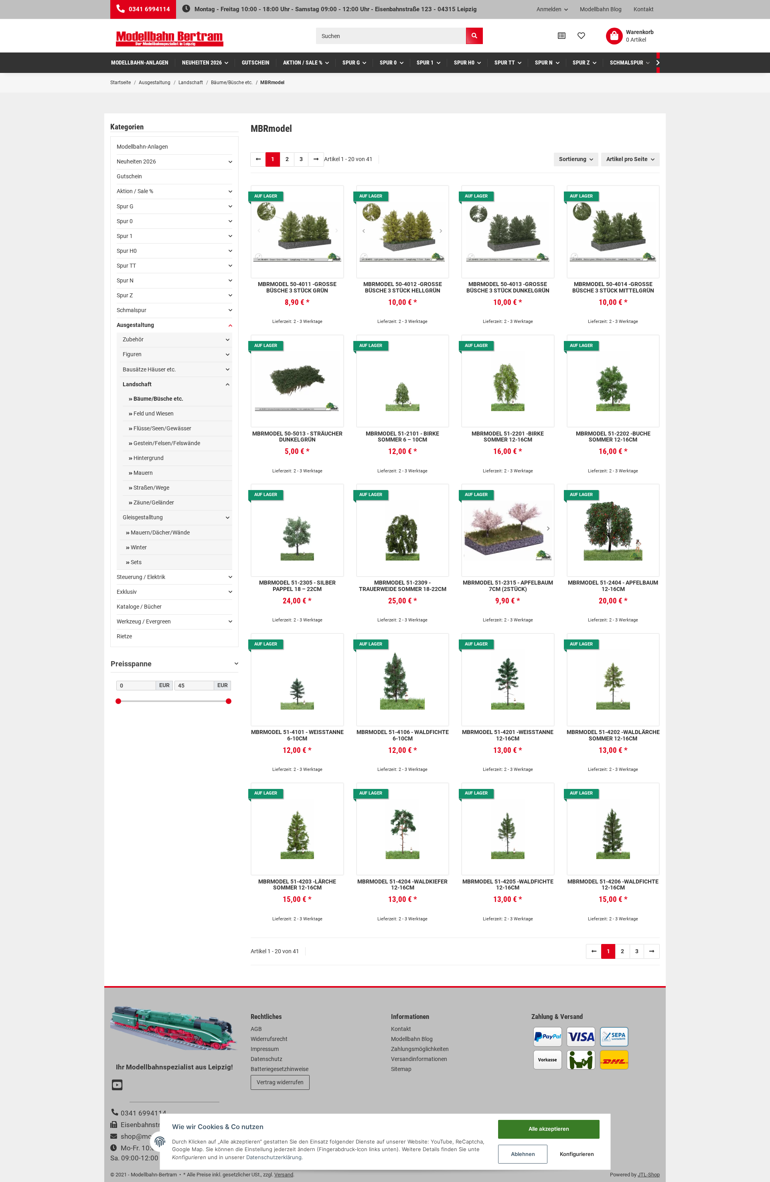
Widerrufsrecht (269, 1039)
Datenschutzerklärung (274, 1157)
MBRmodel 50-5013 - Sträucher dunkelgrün (297, 437)
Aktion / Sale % (135, 191)
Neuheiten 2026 (136, 161)
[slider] (118, 701)
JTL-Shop (649, 1175)
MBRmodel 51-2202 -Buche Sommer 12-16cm (613, 437)
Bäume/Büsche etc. (157, 398)
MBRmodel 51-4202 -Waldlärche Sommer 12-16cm (613, 735)
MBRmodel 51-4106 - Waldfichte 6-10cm (403, 735)
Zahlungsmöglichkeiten (420, 1049)
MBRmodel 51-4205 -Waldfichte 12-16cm (507, 885)
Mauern (142, 473)
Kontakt (644, 9)
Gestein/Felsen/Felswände (166, 443)
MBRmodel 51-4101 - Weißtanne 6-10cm (297, 735)
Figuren (132, 354)
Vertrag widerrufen (280, 1082)
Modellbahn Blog (601, 9)
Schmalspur (131, 310)
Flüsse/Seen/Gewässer (161, 428)
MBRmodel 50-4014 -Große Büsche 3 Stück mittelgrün (613, 287)
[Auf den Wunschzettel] (331, 197)
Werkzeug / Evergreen (144, 621)
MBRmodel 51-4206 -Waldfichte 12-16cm (613, 885)
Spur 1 (125, 236)
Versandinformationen (419, 1059)
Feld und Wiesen (153, 413)
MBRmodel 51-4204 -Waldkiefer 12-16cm (402, 885)
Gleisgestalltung (143, 517)
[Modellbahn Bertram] (169, 39)
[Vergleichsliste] (561, 36)
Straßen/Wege (150, 487)
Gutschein (129, 176)
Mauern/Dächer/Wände (160, 532)
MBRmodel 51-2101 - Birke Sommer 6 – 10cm (402, 437)
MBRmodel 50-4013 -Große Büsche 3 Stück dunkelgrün (507, 287)
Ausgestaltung (135, 325)
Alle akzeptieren (549, 1129)
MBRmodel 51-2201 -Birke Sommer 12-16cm (508, 437)
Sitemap (401, 1069)
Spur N (125, 280)
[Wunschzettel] (581, 36)
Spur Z (125, 295)
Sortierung (572, 159)
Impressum (265, 1049)
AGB (256, 1029)
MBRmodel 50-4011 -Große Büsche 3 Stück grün (297, 287)
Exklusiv (127, 592)
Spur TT (126, 265)
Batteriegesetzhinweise (279, 1069)
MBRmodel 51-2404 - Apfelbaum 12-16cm (613, 586)
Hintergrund (148, 458)
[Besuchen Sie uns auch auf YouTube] (118, 1086)
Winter (138, 547)
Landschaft (137, 384)
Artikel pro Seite (627, 159)
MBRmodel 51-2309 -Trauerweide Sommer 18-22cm (402, 586)
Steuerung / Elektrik (141, 577)
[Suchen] (474, 36)
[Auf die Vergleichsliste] (313, 197)
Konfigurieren (577, 1154)
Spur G (125, 206)
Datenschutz (266, 1059)
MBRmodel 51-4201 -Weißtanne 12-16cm (507, 735)
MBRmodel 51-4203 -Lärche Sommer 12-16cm (297, 885)
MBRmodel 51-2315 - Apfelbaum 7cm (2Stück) (508, 586)
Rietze (124, 636)
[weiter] (316, 159)
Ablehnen (523, 1154)
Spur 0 (125, 221)
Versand (283, 1175)
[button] (552, 9)
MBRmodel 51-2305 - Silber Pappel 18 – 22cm (297, 586)
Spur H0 (127, 251)
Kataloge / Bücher (139, 606)
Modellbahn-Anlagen (142, 146)
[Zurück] (258, 159)
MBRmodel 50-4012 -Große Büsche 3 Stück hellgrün (402, 287)
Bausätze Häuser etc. (149, 369)
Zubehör (133, 339)
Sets (136, 562)
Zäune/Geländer (153, 502)
